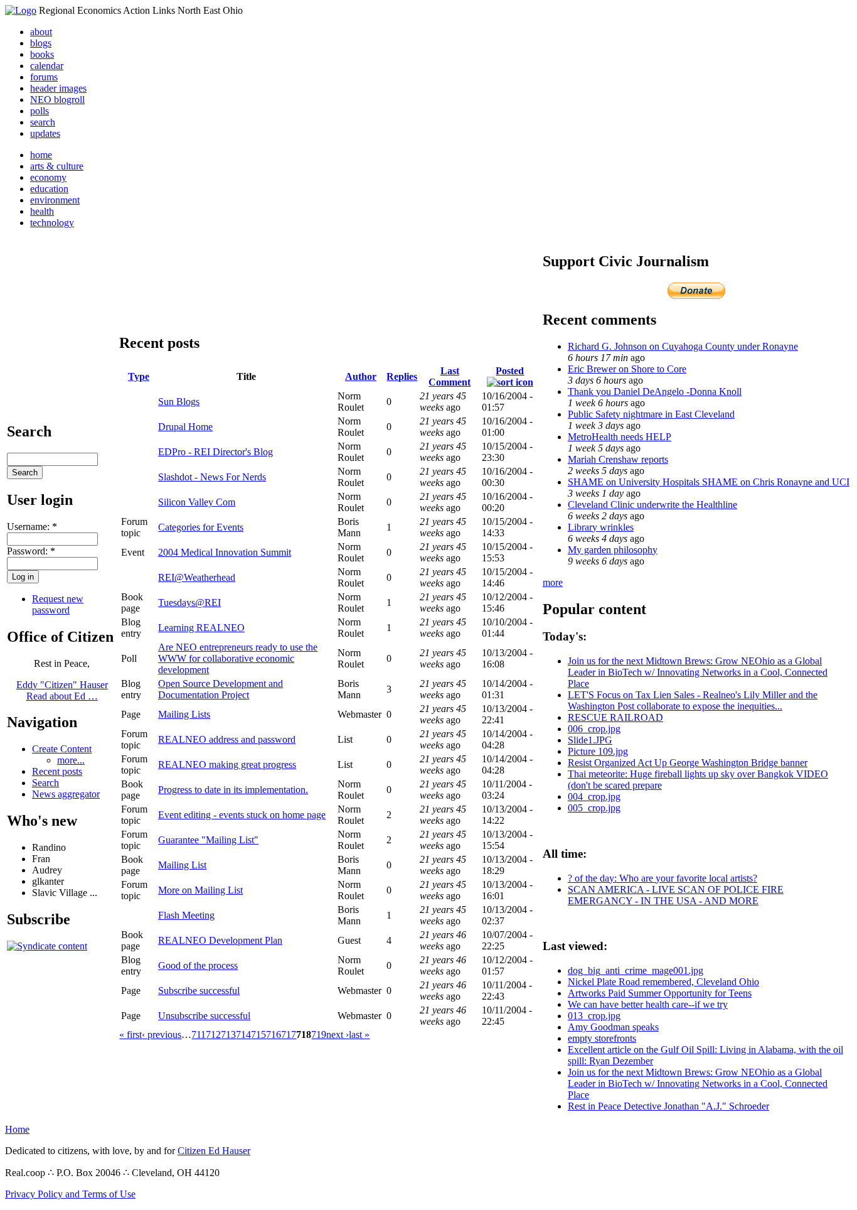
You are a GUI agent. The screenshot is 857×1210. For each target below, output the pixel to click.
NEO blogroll (57, 99)
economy (48, 177)
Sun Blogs (179, 401)
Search (45, 782)
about (41, 31)
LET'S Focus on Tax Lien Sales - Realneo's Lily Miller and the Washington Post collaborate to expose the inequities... (692, 700)
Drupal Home (185, 426)
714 (243, 1034)
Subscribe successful (199, 990)
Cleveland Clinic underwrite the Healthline (652, 504)
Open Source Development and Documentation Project (220, 689)
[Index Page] (20, 10)
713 (228, 1034)
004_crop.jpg (594, 796)
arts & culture (56, 166)
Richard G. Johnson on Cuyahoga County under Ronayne (683, 346)
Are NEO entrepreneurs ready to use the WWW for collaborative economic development (237, 658)
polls (39, 110)
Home (17, 1129)
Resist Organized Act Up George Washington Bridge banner (687, 762)
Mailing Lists (184, 714)
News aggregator (66, 794)
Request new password (57, 604)
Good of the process (198, 965)
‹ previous (161, 1034)
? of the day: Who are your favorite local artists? (662, 878)
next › (337, 1034)
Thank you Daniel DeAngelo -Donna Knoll (655, 391)
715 (258, 1034)
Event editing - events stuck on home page (242, 814)
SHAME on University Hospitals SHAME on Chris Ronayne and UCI (708, 482)
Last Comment (449, 376)
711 (198, 1034)
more (553, 582)
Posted (510, 370)
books (42, 54)
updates (45, 133)
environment (55, 200)
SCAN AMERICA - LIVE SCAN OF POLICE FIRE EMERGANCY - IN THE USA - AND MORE (676, 895)
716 (273, 1034)
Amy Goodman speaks (613, 1027)
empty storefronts (602, 1038)
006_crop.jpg (594, 728)
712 (213, 1034)
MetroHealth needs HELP (619, 436)
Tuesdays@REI (189, 602)
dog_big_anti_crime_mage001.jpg (635, 970)
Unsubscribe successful (204, 1015)
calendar (46, 65)
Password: (31, 551)
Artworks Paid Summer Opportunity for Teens (660, 993)
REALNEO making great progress (227, 764)
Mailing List (182, 865)
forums (44, 77)
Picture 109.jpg (598, 751)
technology (52, 222)
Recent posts (57, 771)
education (49, 188)
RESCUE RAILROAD (615, 717)
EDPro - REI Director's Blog (215, 451)
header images (58, 88)
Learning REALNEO (201, 627)
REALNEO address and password (226, 739)
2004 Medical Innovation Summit (224, 552)
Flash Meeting (186, 915)
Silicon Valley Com (196, 502)
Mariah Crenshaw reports (618, 459)
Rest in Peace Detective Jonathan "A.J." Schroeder (668, 1106)
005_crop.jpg (594, 807)
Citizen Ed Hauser (214, 1150)
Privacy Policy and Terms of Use (70, 1194)
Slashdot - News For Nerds (212, 477)
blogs (40, 43)
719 (318, 1034)
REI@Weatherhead (196, 577)
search (42, 122)
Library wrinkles (601, 527)
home (41, 154)
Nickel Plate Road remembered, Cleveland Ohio (663, 981)
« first (130, 1034)
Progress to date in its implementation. (233, 789)
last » (359, 1034)
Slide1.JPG (590, 740)
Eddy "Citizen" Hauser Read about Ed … (62, 690)
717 (288, 1034)
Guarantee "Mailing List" (208, 840)
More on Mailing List (200, 890)
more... (71, 760)
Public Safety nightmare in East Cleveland (651, 414)
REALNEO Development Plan (220, 940)
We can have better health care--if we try (648, 1004)
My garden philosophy (612, 549)
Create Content (62, 748)
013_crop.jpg (594, 1015)
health (42, 211)
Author (360, 376)
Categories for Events (200, 527)
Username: (32, 526)
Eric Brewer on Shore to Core (627, 369)
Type (138, 376)
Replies (401, 376)
